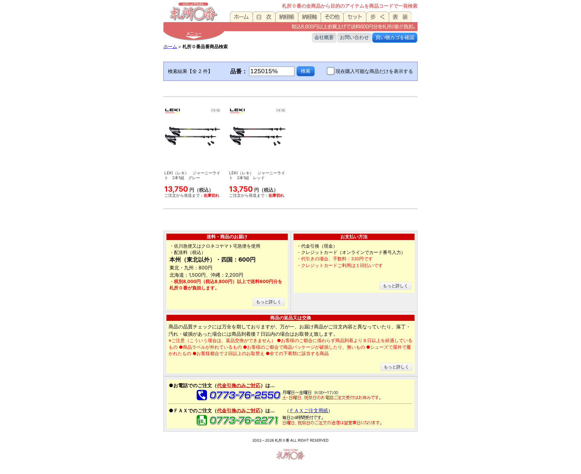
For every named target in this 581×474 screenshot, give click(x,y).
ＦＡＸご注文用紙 (308, 410)
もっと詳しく (268, 301)
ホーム (170, 46)
